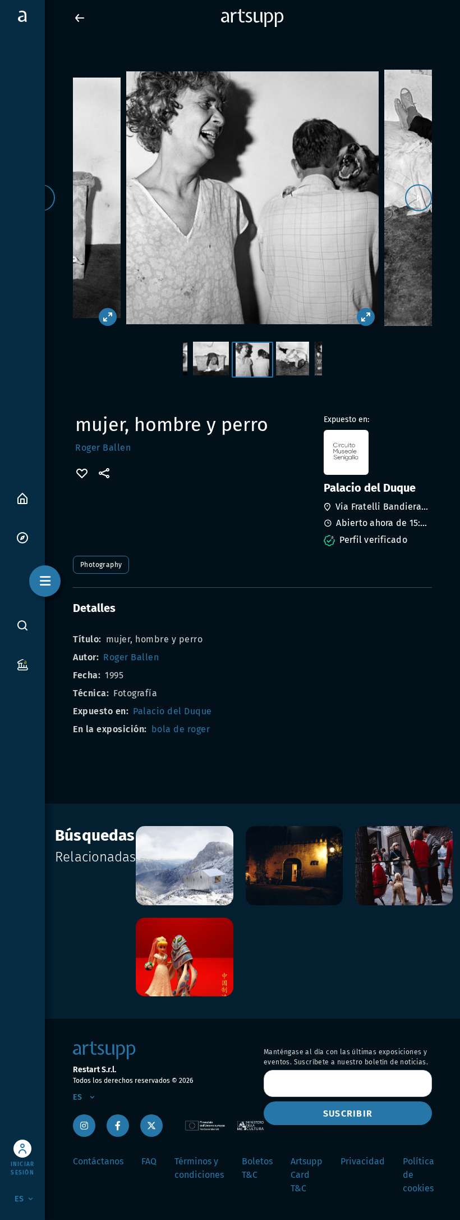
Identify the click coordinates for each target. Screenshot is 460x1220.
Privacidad (363, 1161)
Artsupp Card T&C (307, 1175)
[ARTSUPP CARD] (22, 664)
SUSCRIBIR (347, 1113)
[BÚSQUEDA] (22, 625)
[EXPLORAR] (22, 537)
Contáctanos (98, 1161)
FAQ (149, 1161)
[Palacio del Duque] (377, 452)
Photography (101, 565)
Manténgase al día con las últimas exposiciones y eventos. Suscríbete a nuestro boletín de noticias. (346, 1057)
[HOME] (22, 497)
